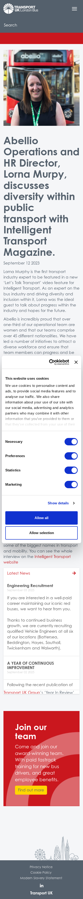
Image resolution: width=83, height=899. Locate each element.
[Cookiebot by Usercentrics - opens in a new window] (51, 362)
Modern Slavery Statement (41, 878)
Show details (58, 503)
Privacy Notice (41, 867)
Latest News (18, 573)
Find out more (31, 790)
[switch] (71, 456)
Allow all (41, 518)
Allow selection (41, 533)
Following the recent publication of (40, 684)
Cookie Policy (41, 872)
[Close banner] (76, 362)
